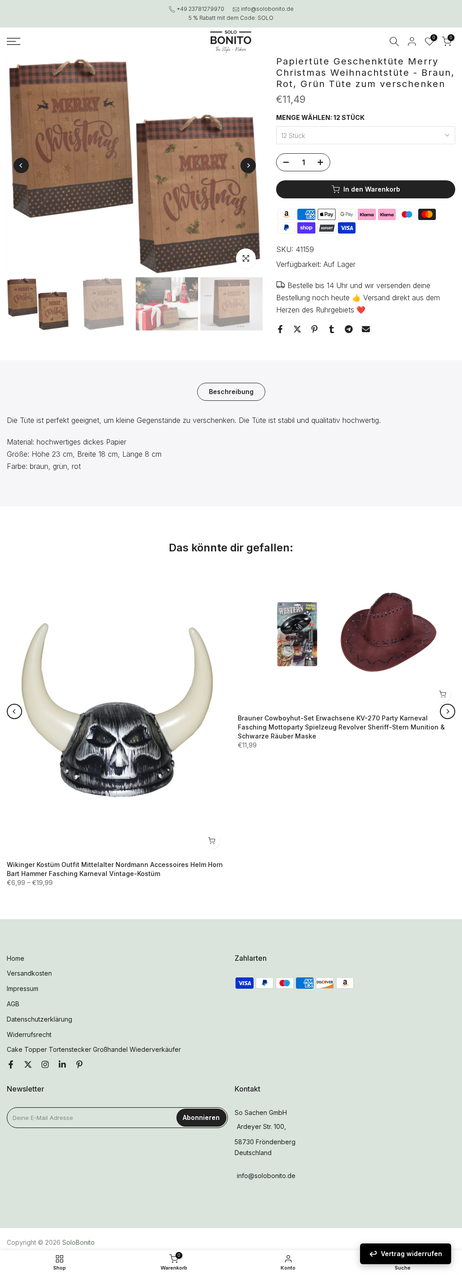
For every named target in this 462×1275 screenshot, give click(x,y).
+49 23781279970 (200, 8)
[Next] (248, 165)
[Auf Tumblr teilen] (332, 329)
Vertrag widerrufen (411, 1253)
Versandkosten (29, 973)
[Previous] (21, 165)
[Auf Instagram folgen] (45, 1064)
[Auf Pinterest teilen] (314, 329)
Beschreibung (231, 391)
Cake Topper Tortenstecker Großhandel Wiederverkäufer (94, 1049)
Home (15, 958)
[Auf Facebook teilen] (280, 329)
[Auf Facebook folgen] (11, 1064)
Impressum (22, 988)
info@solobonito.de (267, 8)
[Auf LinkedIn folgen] (62, 1064)
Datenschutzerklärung (39, 1019)
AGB (13, 1004)
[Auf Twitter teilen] (297, 329)
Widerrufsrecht (29, 1034)
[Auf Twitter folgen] (28, 1064)
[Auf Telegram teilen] (349, 329)
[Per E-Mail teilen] (366, 329)
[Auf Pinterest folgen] (79, 1064)
